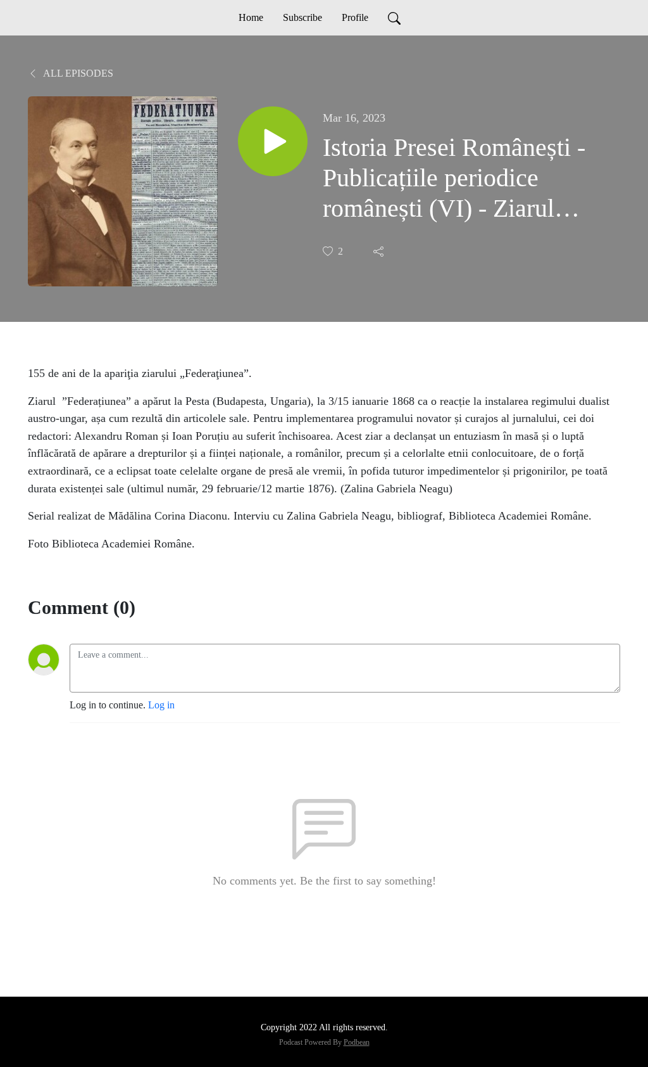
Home (251, 17)
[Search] (394, 17)
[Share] (379, 251)
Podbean (357, 1042)
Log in (161, 705)
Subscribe (302, 17)
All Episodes (77, 73)
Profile (355, 17)
